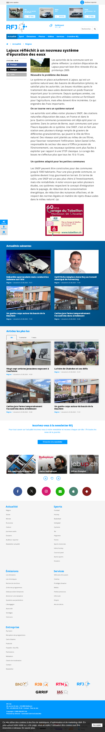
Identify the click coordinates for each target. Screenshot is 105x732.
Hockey (56, 514)
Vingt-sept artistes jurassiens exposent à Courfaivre (27, 370)
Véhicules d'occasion (61, 575)
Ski (55, 531)
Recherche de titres (13, 583)
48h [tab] (11, 337)
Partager (13, 65)
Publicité (9, 643)
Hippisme (57, 535)
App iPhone (73, 491)
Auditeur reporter (12, 540)
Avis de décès (58, 604)
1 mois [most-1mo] (34, 337)
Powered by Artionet (13, 713)
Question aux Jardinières (14, 600)
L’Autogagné (10, 604)
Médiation (9, 656)
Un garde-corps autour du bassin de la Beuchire (25, 314)
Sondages (9, 613)
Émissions (31, 36)
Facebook (17, 491)
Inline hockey (58, 548)
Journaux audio (11, 531)
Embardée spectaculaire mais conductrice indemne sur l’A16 (27, 278)
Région (28, 44)
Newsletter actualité (13, 544)
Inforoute (57, 596)
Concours (9, 617)
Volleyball (57, 523)
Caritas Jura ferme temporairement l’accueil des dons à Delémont (72, 314)
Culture (8, 527)
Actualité (12, 36)
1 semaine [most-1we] (22, 337)
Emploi (56, 600)
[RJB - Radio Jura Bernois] (41, 684)
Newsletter (9, 669)
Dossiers (9, 535)
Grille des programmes (14, 587)
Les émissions (10, 575)
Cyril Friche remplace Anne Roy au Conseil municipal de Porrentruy (75, 278)
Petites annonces (60, 592)
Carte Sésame (10, 639)
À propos (9, 631)
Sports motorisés (60, 544)
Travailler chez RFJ (12, 648)
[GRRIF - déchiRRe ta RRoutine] (41, 692)
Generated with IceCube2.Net (31, 713)
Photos (42, 36)
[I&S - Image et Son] (62, 692)
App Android (86, 491)
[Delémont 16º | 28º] (51, 23)
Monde (8, 519)
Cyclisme (57, 527)
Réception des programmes (15, 635)
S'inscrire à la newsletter (52, 442)
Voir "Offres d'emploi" (60, 464)
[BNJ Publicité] (20, 684)
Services (60, 36)
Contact (8, 665)
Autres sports (58, 557)
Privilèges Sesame (60, 583)
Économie (9, 523)
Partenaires (10, 652)
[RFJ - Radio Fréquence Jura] (83, 684)
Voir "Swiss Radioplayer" (29, 464)
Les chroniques (11, 579)
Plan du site (34, 708)
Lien (12, 74)
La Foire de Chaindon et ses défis (71, 368)
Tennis (56, 540)
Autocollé (9, 608)
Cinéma (56, 579)
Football (57, 510)
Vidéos (51, 36)
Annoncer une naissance (14, 596)
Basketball (57, 519)
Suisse (8, 514)
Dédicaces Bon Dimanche (15, 592)
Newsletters (60, 491)
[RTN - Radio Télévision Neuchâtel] (62, 684)
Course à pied (59, 552)
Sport (21, 36)
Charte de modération (13, 660)
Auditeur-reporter (90, 2)
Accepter (97, 725)
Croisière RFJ (72, 36)
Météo (56, 587)
